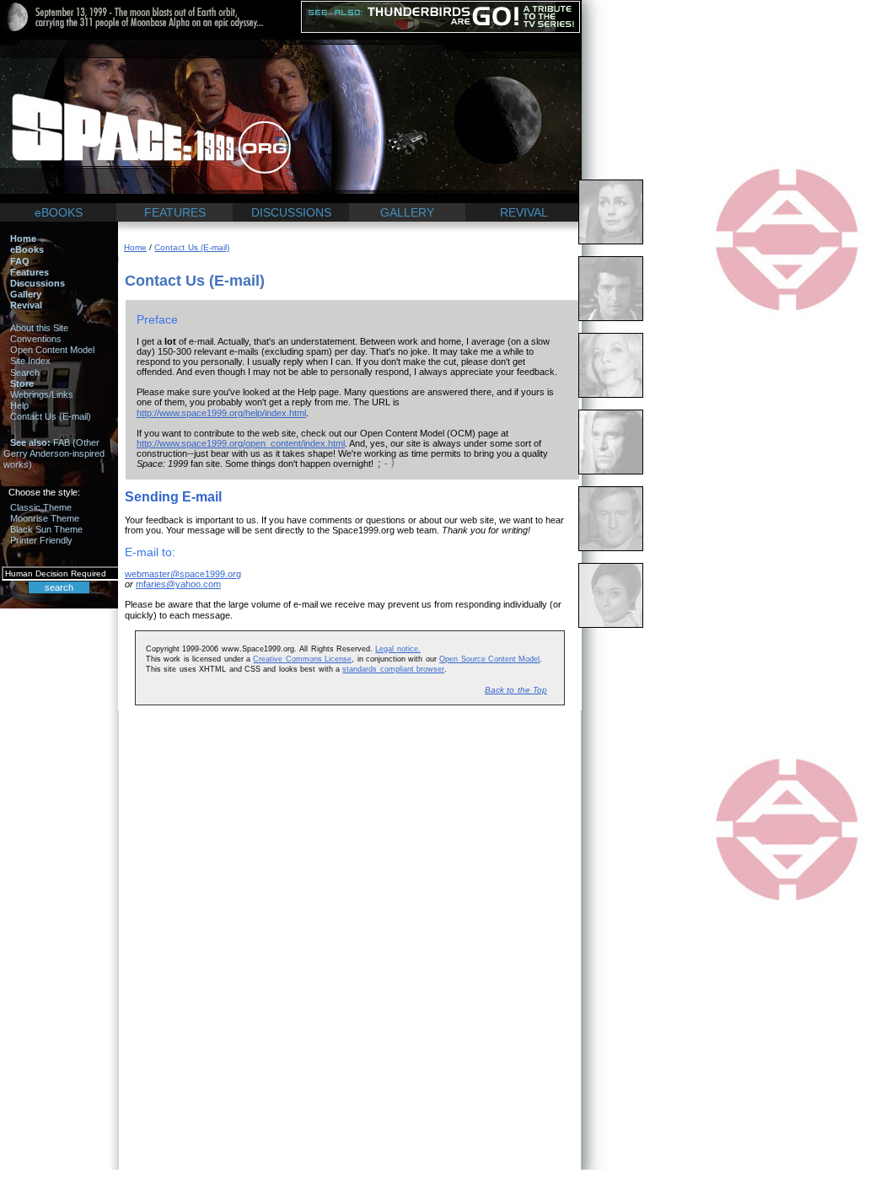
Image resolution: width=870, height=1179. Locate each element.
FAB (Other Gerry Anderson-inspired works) (54, 453)
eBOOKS (59, 212)
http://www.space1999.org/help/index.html (221, 413)
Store (22, 383)
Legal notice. (397, 649)
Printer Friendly (41, 540)
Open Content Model (52, 350)
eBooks (27, 249)
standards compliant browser (393, 669)
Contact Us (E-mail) (50, 416)
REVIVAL (524, 212)
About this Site (39, 328)
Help (19, 405)
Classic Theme (41, 507)
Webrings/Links (41, 394)
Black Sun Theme (46, 529)
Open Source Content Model (489, 659)
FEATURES (175, 212)
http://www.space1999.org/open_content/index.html (241, 443)
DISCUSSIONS (291, 212)
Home (23, 238)
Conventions (36, 339)
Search (25, 372)
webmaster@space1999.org (183, 574)
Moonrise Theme (44, 518)
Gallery (25, 294)
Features (29, 272)
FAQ (20, 261)
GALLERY (407, 212)
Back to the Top (516, 689)
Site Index (30, 361)
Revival (26, 305)
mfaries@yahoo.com (178, 584)
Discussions (37, 283)
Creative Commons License (302, 659)
